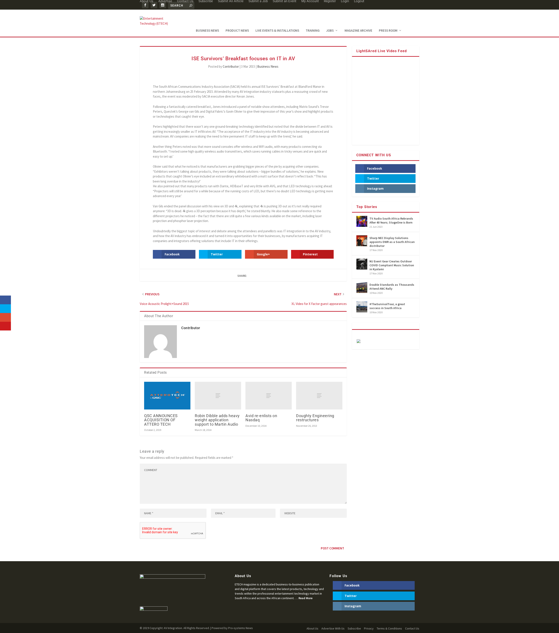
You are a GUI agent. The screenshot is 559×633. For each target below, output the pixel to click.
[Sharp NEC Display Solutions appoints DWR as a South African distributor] (361, 240)
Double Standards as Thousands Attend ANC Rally (391, 287)
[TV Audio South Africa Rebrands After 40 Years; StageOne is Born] (361, 221)
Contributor (231, 66)
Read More (305, 598)
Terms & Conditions (389, 628)
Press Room (388, 31)
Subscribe (354, 628)
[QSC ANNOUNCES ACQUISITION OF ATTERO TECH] (167, 395)
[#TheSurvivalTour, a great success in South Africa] (361, 306)
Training (313, 31)
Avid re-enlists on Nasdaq (261, 417)
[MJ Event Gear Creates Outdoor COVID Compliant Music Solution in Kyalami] (361, 264)
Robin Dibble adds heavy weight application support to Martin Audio (217, 419)
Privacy (369, 628)
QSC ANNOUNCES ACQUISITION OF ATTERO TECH (161, 419)
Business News (207, 31)
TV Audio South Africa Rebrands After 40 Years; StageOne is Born (391, 220)
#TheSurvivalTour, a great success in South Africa (387, 306)
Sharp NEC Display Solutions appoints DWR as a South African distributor (392, 242)
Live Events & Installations (277, 31)
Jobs (330, 31)
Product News (237, 31)
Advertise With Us (333, 628)
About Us (312, 628)
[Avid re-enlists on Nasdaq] (268, 395)
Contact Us (412, 628)
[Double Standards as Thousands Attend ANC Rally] (361, 287)
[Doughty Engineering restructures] (319, 395)
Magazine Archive (358, 31)
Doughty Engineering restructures (315, 417)
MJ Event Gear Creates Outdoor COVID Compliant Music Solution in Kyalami (391, 265)
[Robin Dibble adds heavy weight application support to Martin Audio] (218, 395)
